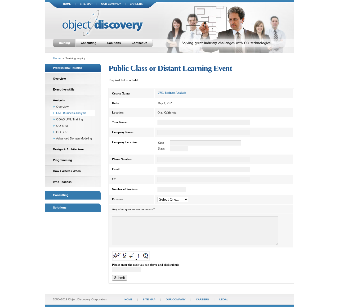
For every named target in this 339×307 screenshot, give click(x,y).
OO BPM (62, 125)
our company (111, 3)
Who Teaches (62, 181)
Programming (62, 160)
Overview (59, 78)
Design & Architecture (68, 149)
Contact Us (139, 42)
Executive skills (63, 89)
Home (57, 58)
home (67, 3)
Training (64, 42)
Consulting (88, 42)
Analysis (59, 100)
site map (86, 3)
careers (136, 3)
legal (223, 299)
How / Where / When (67, 171)
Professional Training (68, 67)
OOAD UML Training (69, 119)
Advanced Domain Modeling (74, 138)
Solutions (114, 42)
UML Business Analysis (71, 113)
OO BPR (62, 132)
